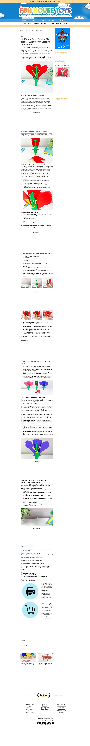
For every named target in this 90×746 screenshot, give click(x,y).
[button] (58, 744)
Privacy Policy (29, 744)
